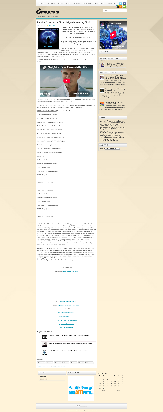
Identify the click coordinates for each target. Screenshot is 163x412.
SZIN (119, 135)
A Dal (109, 121)
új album (120, 137)
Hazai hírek (42, 17)
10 (103, 382)
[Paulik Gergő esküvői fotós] (81, 388)
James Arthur (123, 128)
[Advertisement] (66, 287)
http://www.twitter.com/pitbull (66, 316)
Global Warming (43, 366)
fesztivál (113, 129)
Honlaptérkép (112, 3)
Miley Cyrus (103, 134)
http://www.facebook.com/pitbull (66, 312)
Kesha (53, 366)
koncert (104, 132)
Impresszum (87, 3)
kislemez (118, 130)
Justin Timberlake (104, 130)
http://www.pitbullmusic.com (66, 324)
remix (119, 134)
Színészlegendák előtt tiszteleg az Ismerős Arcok (115, 89)
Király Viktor (113, 130)
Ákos (112, 137)
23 (100, 386)
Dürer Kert (108, 129)
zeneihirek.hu (83, 406)
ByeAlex (118, 124)
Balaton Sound (106, 122)
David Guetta (109, 127)
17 (103, 384)
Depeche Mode (118, 127)
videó (108, 137)
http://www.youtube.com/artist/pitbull (67, 320)
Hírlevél (60, 3)
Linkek (68, 3)
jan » (118, 390)
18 (107, 384)
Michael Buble (119, 132)
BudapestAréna (111, 124)
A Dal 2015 (114, 121)
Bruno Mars (121, 122)
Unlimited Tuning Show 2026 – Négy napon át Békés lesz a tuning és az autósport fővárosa (116, 65)
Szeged (116, 135)
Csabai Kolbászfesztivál (118, 126)
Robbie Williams (107, 135)
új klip (117, 140)
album (119, 121)
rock (112, 135)
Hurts (118, 128)
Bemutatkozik (114, 122)
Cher (109, 125)
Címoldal (42, 3)
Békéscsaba (104, 126)
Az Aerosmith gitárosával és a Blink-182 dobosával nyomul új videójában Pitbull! (69, 335)
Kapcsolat (77, 3)
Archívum (102, 148)
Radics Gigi (114, 134)
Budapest (103, 124)
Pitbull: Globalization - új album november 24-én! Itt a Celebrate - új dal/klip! (68, 350)
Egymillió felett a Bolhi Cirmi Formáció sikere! (114, 103)
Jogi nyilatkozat (99, 3)
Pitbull (63, 366)
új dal (102, 140)
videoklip (103, 137)
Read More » (121, 84)
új (115, 137)
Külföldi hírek (53, 17)
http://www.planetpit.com (66, 327)
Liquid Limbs (111, 132)
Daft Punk (102, 127)
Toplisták (51, 3)
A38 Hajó (103, 121)
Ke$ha (49, 366)
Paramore (108, 134)
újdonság (109, 139)
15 (122, 382)
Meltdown (58, 366)
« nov (103, 390)
